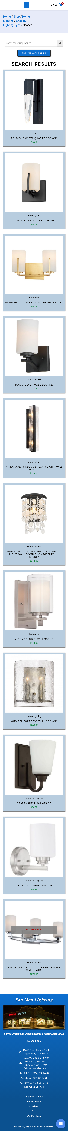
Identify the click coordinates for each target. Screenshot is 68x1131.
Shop (16, 17)
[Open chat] (60, 1123)
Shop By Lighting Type (14, 23)
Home (7, 17)
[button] (26, 5)
